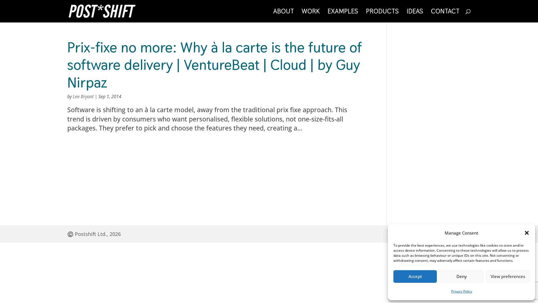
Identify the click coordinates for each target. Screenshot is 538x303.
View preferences (508, 276)
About (283, 12)
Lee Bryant (83, 96)
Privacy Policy (461, 291)
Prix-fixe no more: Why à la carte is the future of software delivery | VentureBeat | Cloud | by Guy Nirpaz (214, 65)
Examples (343, 12)
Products (382, 12)
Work (311, 12)
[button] (527, 233)
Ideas (415, 12)
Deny (461, 276)
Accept (415, 276)
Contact (445, 12)
